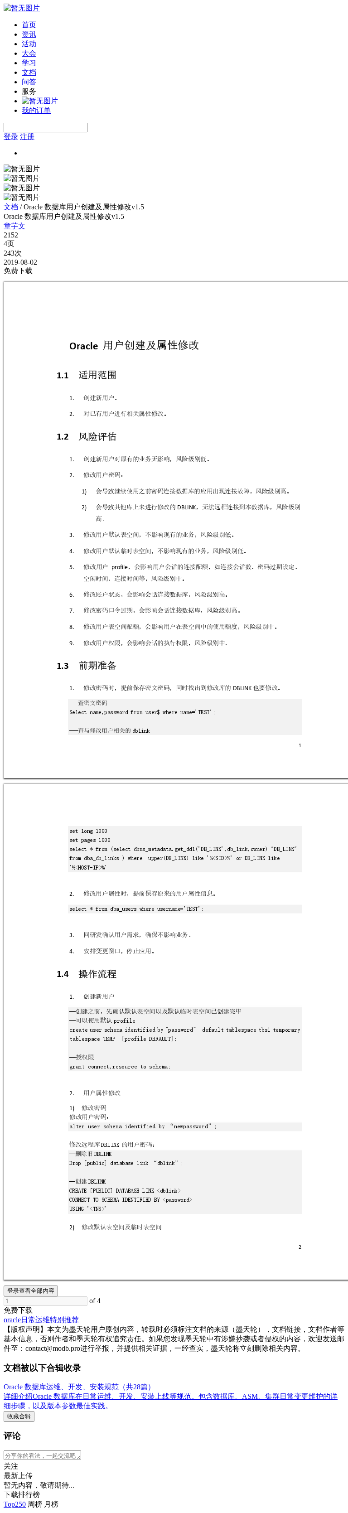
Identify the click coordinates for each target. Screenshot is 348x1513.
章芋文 (14, 226)
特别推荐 (64, 1320)
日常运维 (35, 1320)
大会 (29, 53)
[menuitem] (183, 25)
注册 (27, 136)
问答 (29, 82)
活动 (29, 44)
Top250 (15, 1504)
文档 (29, 72)
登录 (11, 136)
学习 (29, 63)
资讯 (29, 34)
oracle (12, 1320)
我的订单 (36, 110)
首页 (29, 25)
